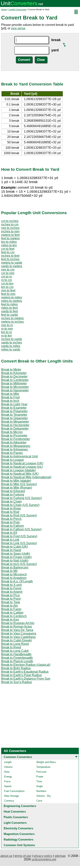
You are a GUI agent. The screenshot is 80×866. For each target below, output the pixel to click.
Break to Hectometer (15, 425)
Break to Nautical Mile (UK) (20, 473)
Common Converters (18, 757)
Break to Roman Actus (16, 626)
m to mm (7, 328)
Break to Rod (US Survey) (19, 515)
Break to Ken (10, 619)
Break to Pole (10, 522)
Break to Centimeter (15, 380)
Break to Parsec (12, 453)
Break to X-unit (11, 584)
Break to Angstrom (13, 578)
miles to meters (11, 300)
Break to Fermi (11, 588)
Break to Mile (10, 393)
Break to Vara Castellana (18, 637)
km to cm (7, 287)
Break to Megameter (15, 421)
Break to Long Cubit (15, 650)
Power (39, 776)
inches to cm (9, 224)
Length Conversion (17, 9)
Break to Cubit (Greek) (16, 640)
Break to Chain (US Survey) (20, 505)
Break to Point (11, 598)
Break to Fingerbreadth (17, 657)
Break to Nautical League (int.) (22, 466)
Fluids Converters (16, 817)
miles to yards (10, 349)
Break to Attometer (13, 442)
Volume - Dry (43, 795)
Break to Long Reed (15, 643)
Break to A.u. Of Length (17, 581)
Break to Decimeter (14, 376)
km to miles (9, 241)
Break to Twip (10, 602)
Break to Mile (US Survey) (19, 484)
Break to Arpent (11, 591)
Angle (39, 786)
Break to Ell (9, 532)
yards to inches (11, 342)
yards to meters (11, 266)
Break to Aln (9, 605)
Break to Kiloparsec (14, 449)
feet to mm (8, 294)
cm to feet (7, 248)
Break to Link (10, 539)
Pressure (41, 771)
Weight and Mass (46, 762)
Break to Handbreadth (16, 654)
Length (8, 762)
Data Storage (11, 795)
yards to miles (10, 346)
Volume (8, 766)
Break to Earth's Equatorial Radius (25, 671)
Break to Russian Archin (17, 623)
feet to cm (7, 252)
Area (6, 771)
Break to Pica (10, 595)
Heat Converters (15, 811)
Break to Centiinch (14, 616)
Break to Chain (11, 501)
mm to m (7, 325)
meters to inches (12, 321)
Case (39, 800)
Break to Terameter (14, 414)
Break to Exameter (14, 407)
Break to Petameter (14, 411)
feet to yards (9, 314)
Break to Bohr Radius (16, 668)
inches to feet (10, 255)
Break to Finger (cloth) (16, 557)
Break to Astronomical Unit (19, 456)
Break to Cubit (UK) (14, 546)
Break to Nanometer (15, 390)
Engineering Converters (20, 806)
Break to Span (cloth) (15, 553)
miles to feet (9, 307)
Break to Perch (11, 518)
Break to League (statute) (18, 470)
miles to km (9, 245)
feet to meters (10, 238)
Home (4, 9)
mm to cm (7, 269)
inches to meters (12, 318)
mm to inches (10, 228)
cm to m (6, 276)
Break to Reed (11, 647)
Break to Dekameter (15, 428)
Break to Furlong (12, 494)
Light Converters (15, 822)
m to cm (6, 280)
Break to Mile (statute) (16, 480)
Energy (8, 776)
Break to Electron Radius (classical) (25, 664)
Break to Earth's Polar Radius (21, 675)
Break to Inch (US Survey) (19, 564)
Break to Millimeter (14, 383)
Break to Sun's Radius (16, 682)
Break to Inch (10, 400)
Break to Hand (11, 550)
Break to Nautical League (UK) (22, 463)
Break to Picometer (14, 435)
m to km (6, 335)
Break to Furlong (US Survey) (21, 498)
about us (6, 856)
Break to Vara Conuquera (18, 633)
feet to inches (10, 259)
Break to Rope (11, 508)
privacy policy (43, 856)
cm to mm (7, 273)
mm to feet (8, 290)
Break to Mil (9, 571)
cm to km (7, 283)
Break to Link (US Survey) (19, 543)
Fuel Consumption (14, 791)
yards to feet (9, 311)
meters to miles (11, 297)
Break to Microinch (14, 574)
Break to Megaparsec (15, 446)
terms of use (23, 856)
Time (39, 781)
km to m (6, 332)
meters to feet (10, 235)
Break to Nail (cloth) (14, 560)
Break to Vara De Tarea (17, 630)
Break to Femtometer (15, 439)
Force (7, 781)
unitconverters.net (44, 859)
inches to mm (10, 231)
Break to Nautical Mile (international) (26, 477)
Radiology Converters (18, 839)
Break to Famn (11, 609)
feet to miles (9, 304)
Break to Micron (12, 432)
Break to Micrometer (15, 387)
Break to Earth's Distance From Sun (25, 678)
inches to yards (11, 339)
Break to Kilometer (14, 373)
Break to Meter (11, 369)
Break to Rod (10, 512)
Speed (7, 786)
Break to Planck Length (17, 661)
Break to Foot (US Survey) (19, 536)
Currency (9, 800)
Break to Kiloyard (13, 491)
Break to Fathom (12, 525)
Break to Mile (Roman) (16, 487)
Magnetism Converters (19, 834)
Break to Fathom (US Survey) (21, 529)
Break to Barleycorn (14, 567)
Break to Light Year (14, 404)
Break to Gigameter (14, 418)
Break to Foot (10, 397)
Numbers (41, 791)
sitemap (60, 856)
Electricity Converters (18, 828)
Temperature (43, 766)
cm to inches (9, 221)
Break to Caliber (12, 612)
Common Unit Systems (19, 845)
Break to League (12, 459)
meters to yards (11, 262)
